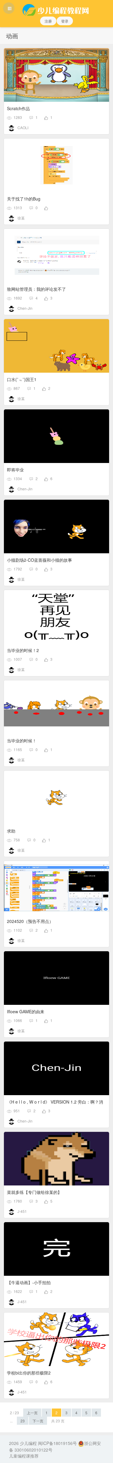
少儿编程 (28, 1443)
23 (22, 1420)
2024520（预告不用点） (30, 921)
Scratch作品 (18, 108)
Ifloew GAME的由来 (25, 1011)
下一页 (38, 1420)
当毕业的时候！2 (23, 650)
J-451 (22, 1211)
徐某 (21, 217)
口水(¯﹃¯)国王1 (21, 379)
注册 (48, 20)
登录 (64, 20)
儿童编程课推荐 (24, 1456)
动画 (12, 35)
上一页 (32, 1412)
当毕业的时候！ (21, 741)
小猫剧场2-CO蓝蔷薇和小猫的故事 (39, 560)
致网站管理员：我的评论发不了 (36, 289)
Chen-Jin (25, 308)
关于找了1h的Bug (23, 199)
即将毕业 (15, 470)
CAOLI (22, 127)
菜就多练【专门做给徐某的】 (34, 1192)
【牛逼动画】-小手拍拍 (29, 1282)
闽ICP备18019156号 (57, 1443)
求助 (11, 831)
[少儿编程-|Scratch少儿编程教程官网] (56, 8)
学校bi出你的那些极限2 (29, 1373)
